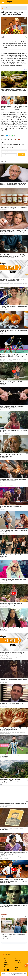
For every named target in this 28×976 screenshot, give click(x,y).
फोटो (5, 960)
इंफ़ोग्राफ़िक (6, 964)
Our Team (17, 969)
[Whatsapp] (12, 136)
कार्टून (5, 966)
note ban (21, 144)
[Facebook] (25, 22)
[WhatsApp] (25, 28)
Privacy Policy (19, 965)
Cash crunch (5, 144)
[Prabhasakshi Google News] (26, 37)
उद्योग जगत (7, 8)
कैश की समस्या (5, 147)
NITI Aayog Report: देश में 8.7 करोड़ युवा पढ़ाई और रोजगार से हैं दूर (13, 935)
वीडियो (5, 962)
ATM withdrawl (14, 144)
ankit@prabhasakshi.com (7, 36)
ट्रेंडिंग (5, 959)
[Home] (2, 8)
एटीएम (11, 147)
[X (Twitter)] (25, 25)
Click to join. (17, 139)
